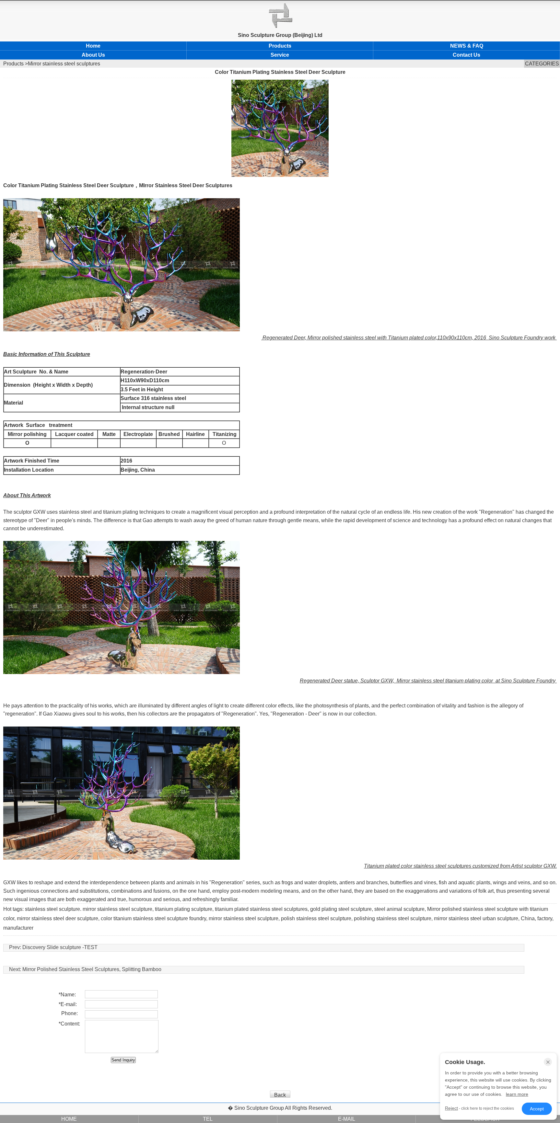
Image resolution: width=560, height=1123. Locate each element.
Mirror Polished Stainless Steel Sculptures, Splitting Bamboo (91, 969)
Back (280, 1095)
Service (280, 55)
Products (280, 46)
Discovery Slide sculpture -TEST (60, 947)
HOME (69, 1119)
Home (93, 46)
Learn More (517, 1094)
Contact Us (466, 55)
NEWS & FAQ (466, 46)
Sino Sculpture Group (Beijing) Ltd (280, 35)
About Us (93, 55)
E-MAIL (346, 1119)
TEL (208, 1119)
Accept (537, 1108)
